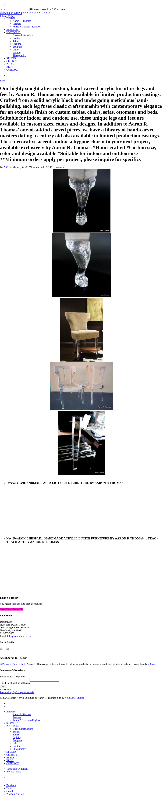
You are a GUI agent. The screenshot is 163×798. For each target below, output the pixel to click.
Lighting (17, 737)
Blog (2, 80)
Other (15, 743)
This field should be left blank (15, 683)
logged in (18, 603)
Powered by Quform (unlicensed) (17, 692)
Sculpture (17, 740)
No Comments (58, 167)
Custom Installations (23, 728)
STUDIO (11, 751)
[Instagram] (8, 651)
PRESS (10, 757)
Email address (12, 676)
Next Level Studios (74, 697)
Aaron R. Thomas (22, 714)
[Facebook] (2, 651)
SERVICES (12, 723)
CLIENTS (11, 754)
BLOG (10, 760)
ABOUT (10, 711)
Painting (17, 746)
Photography (19, 749)
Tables (16, 734)
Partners (17, 717)
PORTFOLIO (13, 726)
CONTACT (12, 763)
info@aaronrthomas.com (19, 636)
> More (152, 664)
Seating (16, 731)
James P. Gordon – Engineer (27, 720)
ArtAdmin (9, 167)
